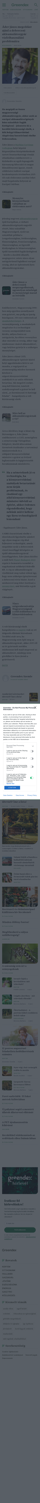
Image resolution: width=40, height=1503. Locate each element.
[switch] (31, 751)
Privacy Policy (32, 795)
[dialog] (20, 751)
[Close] (36, 708)
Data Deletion (7, 795)
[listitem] (20, 746)
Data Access (20, 795)
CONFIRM (12, 787)
